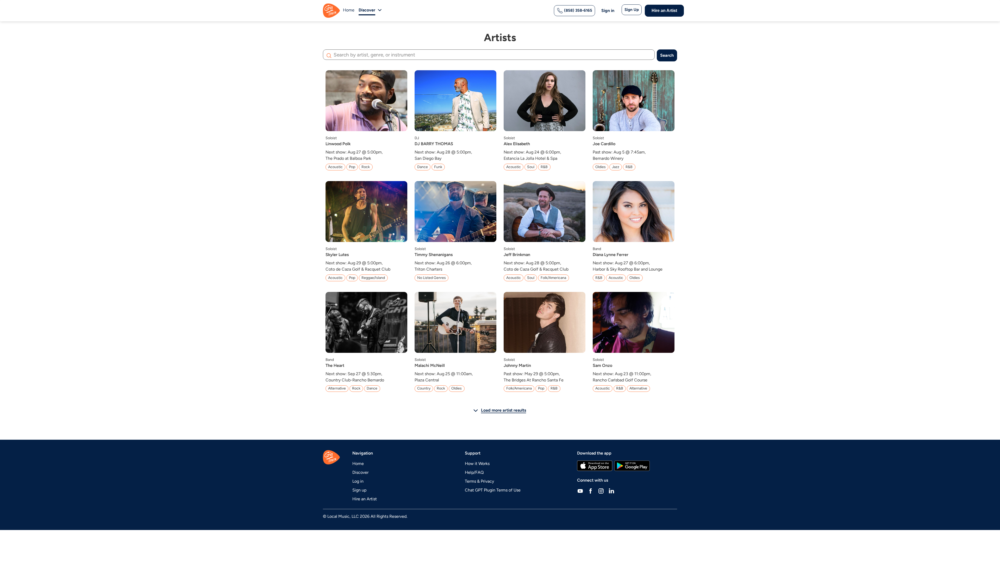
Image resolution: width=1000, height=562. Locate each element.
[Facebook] (590, 491)
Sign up (359, 490)
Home (348, 10)
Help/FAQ (474, 472)
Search (667, 55)
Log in (358, 481)
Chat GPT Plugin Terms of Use (493, 490)
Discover (360, 472)
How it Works (477, 463)
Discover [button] (367, 10)
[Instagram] (601, 491)
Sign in (607, 10)
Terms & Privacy (479, 481)
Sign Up (631, 9)
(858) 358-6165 (577, 10)
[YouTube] (580, 491)
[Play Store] (632, 466)
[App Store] (594, 466)
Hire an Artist (664, 10)
